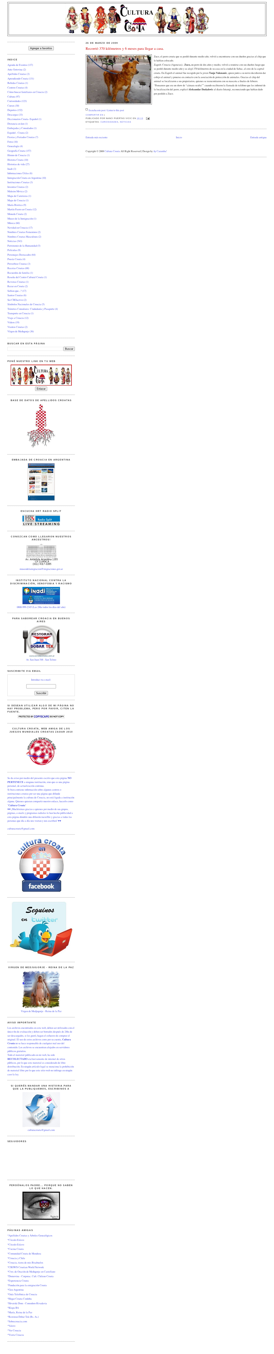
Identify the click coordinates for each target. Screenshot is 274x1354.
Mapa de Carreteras (17, 196)
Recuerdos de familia (18, 272)
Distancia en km (15, 123)
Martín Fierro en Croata (19, 209)
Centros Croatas (15, 87)
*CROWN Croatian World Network (25, 1267)
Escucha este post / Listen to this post (106, 110)
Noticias (125, 122)
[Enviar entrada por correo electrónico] (147, 118)
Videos (11, 322)
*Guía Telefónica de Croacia (22, 1294)
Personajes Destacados (19, 254)
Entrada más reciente (97, 137)
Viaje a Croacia (15, 318)
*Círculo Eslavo (15, 1240)
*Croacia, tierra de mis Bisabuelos (25, 1262)
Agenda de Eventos (17, 65)
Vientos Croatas (15, 327)
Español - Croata (16, 132)
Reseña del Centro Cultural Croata (25, 277)
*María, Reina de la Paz (19, 1312)
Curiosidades (109, 122)
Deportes (12, 110)
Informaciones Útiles (18, 173)
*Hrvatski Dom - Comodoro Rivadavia (27, 1303)
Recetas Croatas (15, 268)
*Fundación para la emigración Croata (27, 1285)
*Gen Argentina (15, 1289)
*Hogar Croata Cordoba (19, 1298)
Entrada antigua (258, 137)
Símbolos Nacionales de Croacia (24, 304)
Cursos (10, 105)
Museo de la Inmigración (20, 218)
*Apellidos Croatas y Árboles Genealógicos (29, 1235)
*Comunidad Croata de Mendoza (24, 1253)
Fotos (10, 141)
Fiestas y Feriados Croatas (21, 137)
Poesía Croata (14, 259)
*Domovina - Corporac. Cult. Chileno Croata (30, 1276)
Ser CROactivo (15, 300)
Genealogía (13, 146)
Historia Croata (15, 160)
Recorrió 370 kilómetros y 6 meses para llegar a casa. (125, 48)
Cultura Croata (112, 151)
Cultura (11, 96)
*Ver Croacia (14, 1330)
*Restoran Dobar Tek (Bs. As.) (23, 1316)
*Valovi (11, 1326)
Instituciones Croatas (18, 182)
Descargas (12, 114)
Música (11, 223)
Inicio (179, 137)
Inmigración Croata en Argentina (24, 178)
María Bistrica (15, 205)
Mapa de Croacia (16, 200)
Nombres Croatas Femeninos (22, 232)
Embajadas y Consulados (20, 128)
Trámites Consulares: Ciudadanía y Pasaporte (30, 309)
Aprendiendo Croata (17, 78)
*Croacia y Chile (16, 1258)
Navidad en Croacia (17, 227)
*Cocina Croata (15, 1249)
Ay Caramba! (160, 151)
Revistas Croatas (16, 282)
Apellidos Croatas (16, 74)
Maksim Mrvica (15, 191)
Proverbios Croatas (17, 263)
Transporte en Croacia (18, 313)
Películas (12, 250)
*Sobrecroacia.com (17, 1321)
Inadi (10, 169)
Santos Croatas (15, 295)
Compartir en (94, 115)
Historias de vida (16, 164)
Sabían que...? (14, 291)
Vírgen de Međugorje (18, 331)
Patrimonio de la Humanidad (22, 245)
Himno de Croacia (16, 155)
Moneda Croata (15, 214)
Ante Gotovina (14, 69)
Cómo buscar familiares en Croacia (25, 92)
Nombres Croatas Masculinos (22, 236)
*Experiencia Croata (18, 1280)
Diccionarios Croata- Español (22, 119)
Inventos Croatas (16, 187)
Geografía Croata (16, 150)
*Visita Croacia (15, 1335)
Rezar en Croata (15, 286)
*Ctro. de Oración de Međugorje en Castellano (31, 1271)
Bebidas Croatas (15, 83)
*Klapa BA (13, 1307)
